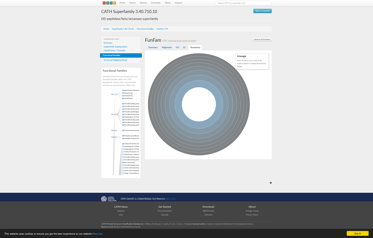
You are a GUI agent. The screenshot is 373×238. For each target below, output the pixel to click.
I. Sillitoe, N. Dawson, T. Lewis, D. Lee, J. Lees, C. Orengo (167, 224)
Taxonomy (195, 47)
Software (208, 215)
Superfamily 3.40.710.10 (123, 29)
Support (178, 3)
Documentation (165, 211)
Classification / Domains (114, 51)
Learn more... (171, 199)
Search (133, 3)
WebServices (208, 211)
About (167, 3)
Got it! (357, 233)
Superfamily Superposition (115, 47)
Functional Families (145, 29)
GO (177, 47)
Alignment (167, 47)
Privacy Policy (252, 215)
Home (122, 3)
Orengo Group (252, 211)
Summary (108, 43)
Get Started (164, 207)
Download (155, 3)
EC (184, 47)
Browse (143, 3)
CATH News (121, 207)
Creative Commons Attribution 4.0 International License (229, 224)
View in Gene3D (262, 11)
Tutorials (164, 215)
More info (97, 233)
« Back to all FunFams (262, 39)
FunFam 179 (162, 29)
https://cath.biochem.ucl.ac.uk (128, 227)
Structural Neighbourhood (115, 60)
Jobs (121, 215)
